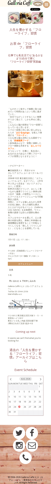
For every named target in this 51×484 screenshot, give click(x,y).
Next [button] (45, 18)
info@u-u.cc (17, 294)
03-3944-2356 (21, 291)
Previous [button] (6, 18)
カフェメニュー (25, 263)
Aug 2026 (25, 378)
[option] (14, 18)
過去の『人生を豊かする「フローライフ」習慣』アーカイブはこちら (25, 355)
